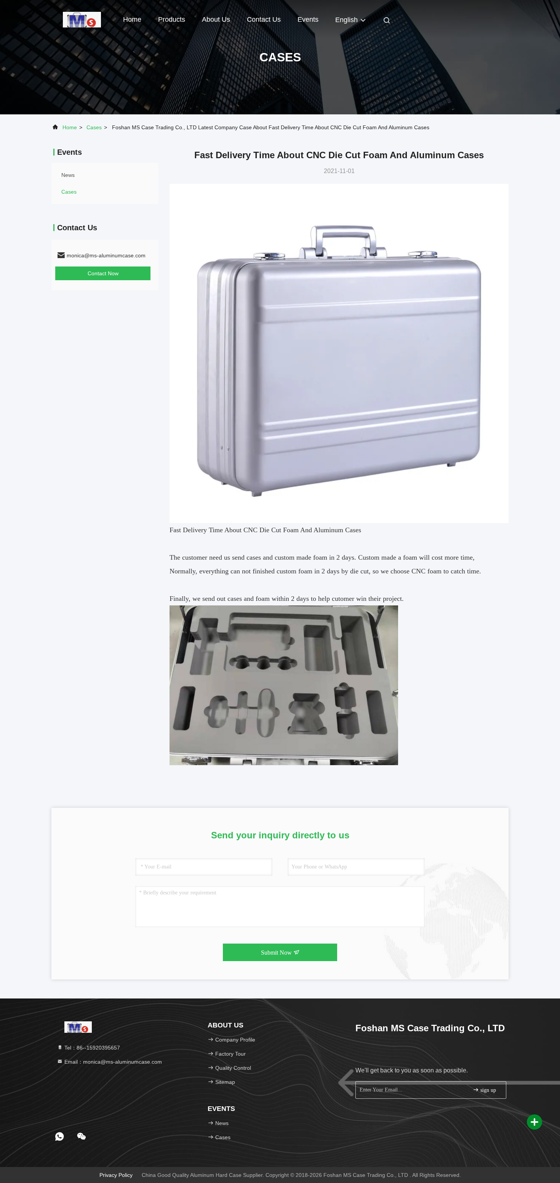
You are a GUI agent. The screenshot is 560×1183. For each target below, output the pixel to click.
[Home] (82, 19)
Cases (94, 127)
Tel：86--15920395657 (91, 1048)
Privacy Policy (116, 1175)
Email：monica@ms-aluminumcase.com (112, 1062)
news (68, 175)
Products (171, 19)
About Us (216, 19)
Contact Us (264, 19)
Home (132, 19)
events (308, 19)
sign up (487, 1090)
